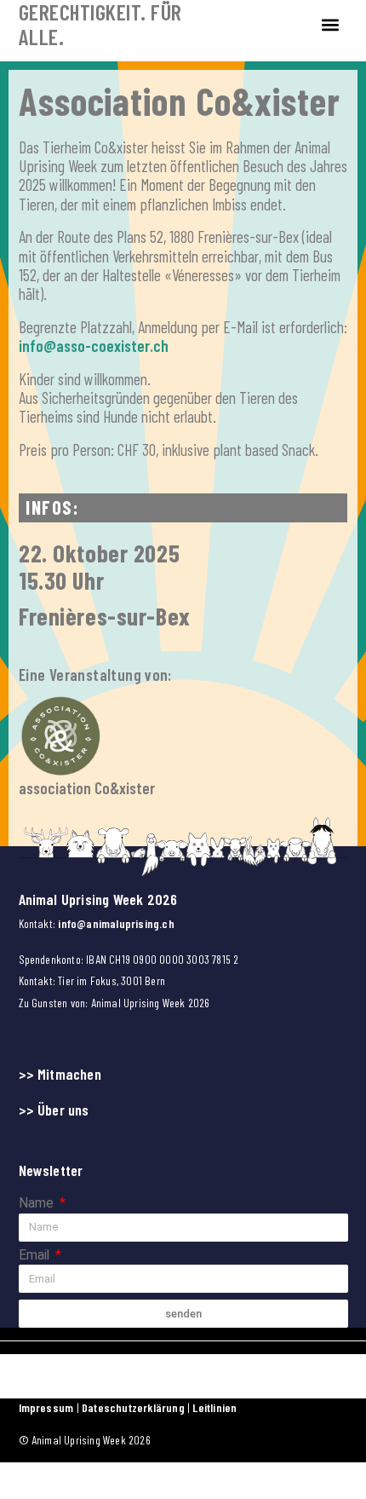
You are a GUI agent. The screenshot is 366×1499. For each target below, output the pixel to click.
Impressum (46, 1407)
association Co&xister (87, 788)
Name (38, 1203)
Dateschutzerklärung (134, 1407)
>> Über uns (54, 1109)
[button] (331, 24)
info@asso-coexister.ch (94, 345)
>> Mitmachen (60, 1073)
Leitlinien (214, 1407)
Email (36, 1255)
